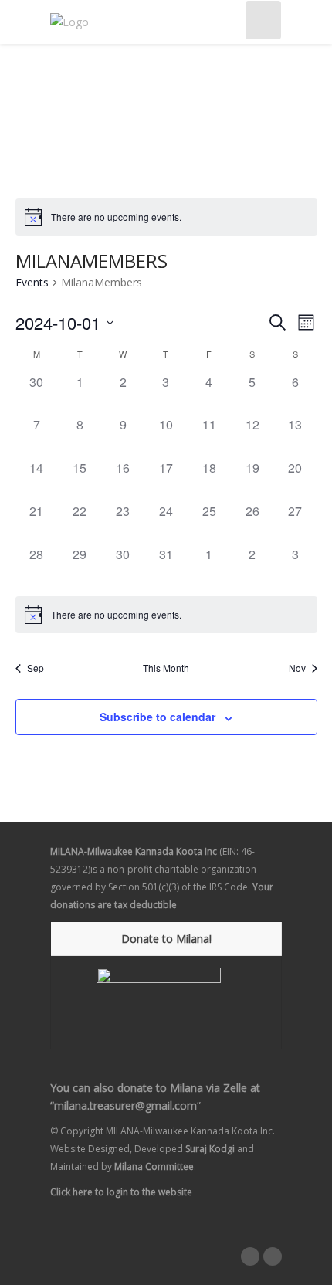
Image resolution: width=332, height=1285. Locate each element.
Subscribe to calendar (157, 716)
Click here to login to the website (121, 1192)
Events (32, 282)
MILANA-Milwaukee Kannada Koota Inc (133, 851)
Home (65, 101)
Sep (35, 668)
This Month (166, 668)
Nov (297, 668)
